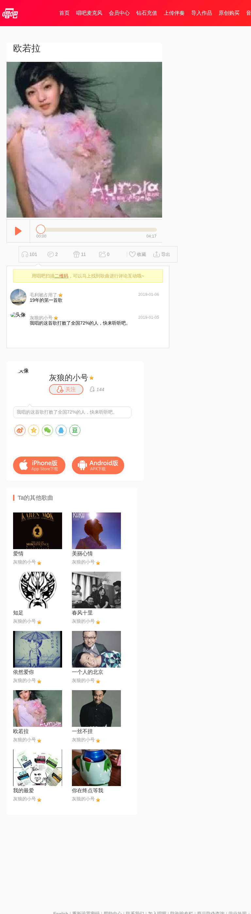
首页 (64, 13)
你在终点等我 (87, 790)
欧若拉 (21, 731)
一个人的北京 (87, 672)
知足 (18, 613)
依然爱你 (23, 672)
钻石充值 (146, 13)
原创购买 (229, 13)
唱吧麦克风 (89, 13)
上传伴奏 (174, 13)
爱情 (18, 553)
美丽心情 (82, 553)
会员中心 (119, 13)
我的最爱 (23, 790)
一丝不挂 (82, 731)
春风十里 (82, 613)
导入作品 (201, 13)
